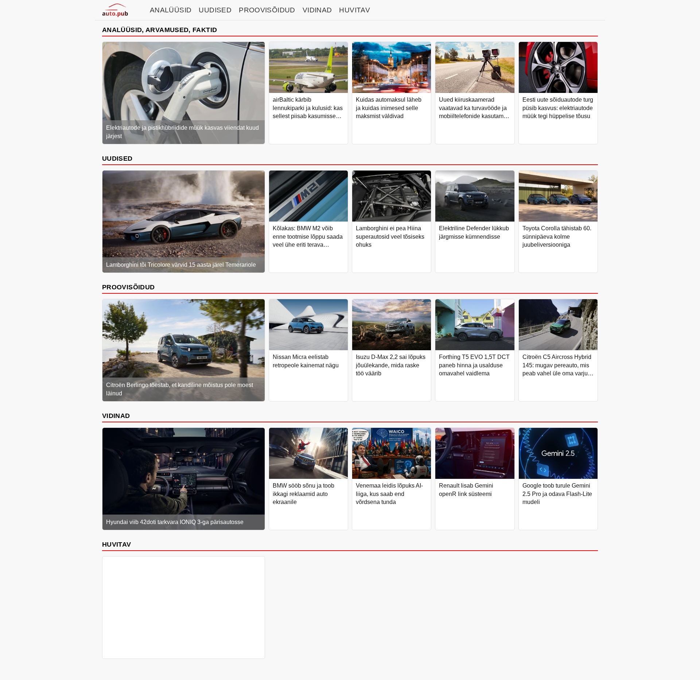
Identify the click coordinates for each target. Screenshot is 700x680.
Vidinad (317, 10)
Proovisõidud (267, 10)
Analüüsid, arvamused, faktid (159, 30)
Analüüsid (170, 10)
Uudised (215, 10)
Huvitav (354, 10)
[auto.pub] (115, 10)
